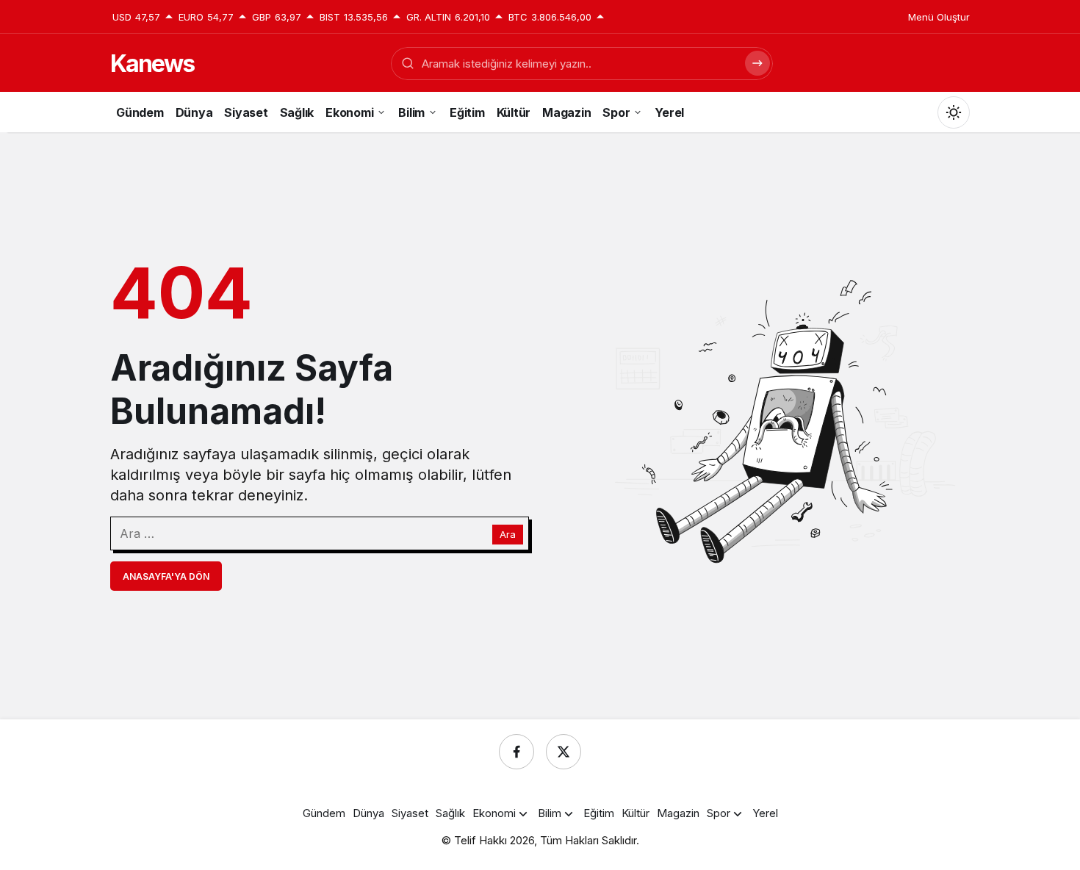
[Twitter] (563, 751)
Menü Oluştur (939, 17)
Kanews (152, 63)
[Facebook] (516, 751)
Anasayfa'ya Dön (166, 576)
